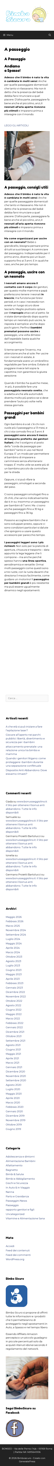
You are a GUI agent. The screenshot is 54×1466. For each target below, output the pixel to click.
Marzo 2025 (13, 925)
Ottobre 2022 (14, 1000)
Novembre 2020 (16, 1076)
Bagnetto (12, 1169)
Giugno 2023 (13, 970)
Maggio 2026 (14, 917)
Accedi (10, 1246)
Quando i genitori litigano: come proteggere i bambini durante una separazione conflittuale (26, 762)
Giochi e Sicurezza (17, 1183)
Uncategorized (15, 1214)
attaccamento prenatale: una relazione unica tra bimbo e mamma (24, 750)
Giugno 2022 (13, 1009)
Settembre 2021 (15, 1040)
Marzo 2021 (12, 1062)
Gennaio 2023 (14, 987)
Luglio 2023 (13, 965)
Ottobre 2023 (14, 956)
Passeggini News (16, 1200)
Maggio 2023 (14, 974)
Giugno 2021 (13, 1049)
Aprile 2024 (13, 947)
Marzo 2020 (13, 1102)
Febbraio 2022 (14, 1023)
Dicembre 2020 (15, 1071)
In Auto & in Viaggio (18, 1187)
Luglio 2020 (13, 1089)
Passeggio (12, 1205)
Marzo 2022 (13, 1018)
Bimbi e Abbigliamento (20, 1178)
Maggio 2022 (14, 1014)
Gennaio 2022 (14, 1027)
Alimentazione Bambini (20, 1161)
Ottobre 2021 (14, 1036)
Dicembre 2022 (15, 992)
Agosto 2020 (13, 1084)
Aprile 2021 (12, 1058)
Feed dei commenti (18, 1254)
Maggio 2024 (14, 943)
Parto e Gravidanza (17, 1196)
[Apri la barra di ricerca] (50, 35)
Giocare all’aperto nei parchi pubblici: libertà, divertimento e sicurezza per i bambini (25, 738)
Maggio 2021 (13, 1053)
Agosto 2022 (13, 1005)
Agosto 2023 (13, 961)
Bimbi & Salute (15, 1174)
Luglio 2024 (13, 939)
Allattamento (14, 1165)
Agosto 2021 (13, 1045)
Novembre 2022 (16, 996)
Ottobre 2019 (14, 1124)
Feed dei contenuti (18, 1250)
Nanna (10, 1191)
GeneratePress (27, 1461)
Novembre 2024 (16, 930)
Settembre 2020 (16, 1080)
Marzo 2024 (13, 952)
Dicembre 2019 (15, 1115)
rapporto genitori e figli (20, 1209)
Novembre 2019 (15, 1120)
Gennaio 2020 (14, 1111)
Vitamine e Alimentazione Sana (25, 1218)
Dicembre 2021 (15, 1031)
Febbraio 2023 (14, 983)
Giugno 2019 (13, 1129)
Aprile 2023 (13, 978)
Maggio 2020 (14, 1093)
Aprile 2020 (13, 1098)
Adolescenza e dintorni (20, 1156)
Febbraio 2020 (14, 1106)
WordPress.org (15, 1259)
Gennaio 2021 (14, 1067)
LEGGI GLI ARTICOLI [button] (16, 125)
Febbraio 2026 (14, 921)
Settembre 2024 (16, 934)
